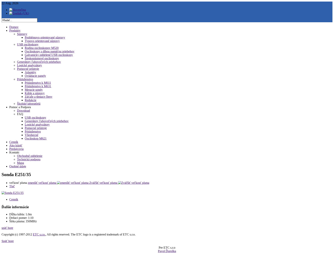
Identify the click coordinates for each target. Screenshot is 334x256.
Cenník (13, 199)
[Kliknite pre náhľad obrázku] (13, 192)
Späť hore (8, 241)
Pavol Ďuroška (167, 251)
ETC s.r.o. (39, 234)
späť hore (7, 227)
